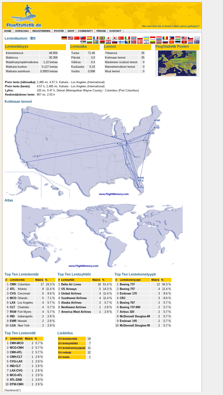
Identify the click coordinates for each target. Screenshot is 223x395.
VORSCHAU (22, 31)
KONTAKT (115, 31)
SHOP (71, 31)
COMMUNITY (85, 31)
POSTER (59, 31)
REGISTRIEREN (41, 31)
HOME (7, 31)
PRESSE (101, 31)
